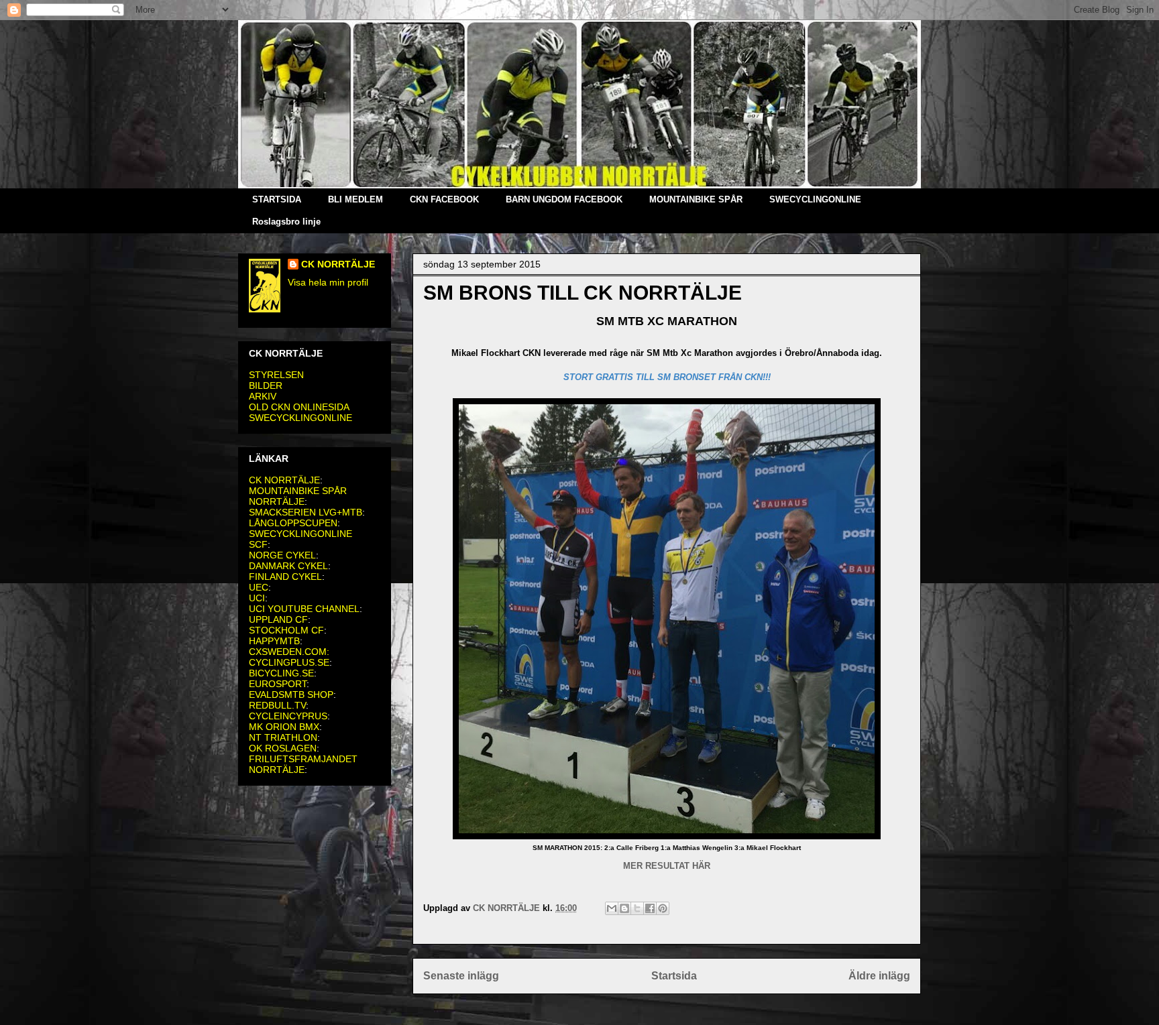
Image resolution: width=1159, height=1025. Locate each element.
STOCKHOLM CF (286, 630)
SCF (258, 544)
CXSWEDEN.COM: (289, 651)
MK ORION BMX (284, 726)
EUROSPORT (278, 683)
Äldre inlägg (879, 975)
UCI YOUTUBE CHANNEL (304, 608)
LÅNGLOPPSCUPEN (293, 523)
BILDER (265, 385)
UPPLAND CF (278, 619)
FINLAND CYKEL (285, 576)
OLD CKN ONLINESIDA (299, 407)
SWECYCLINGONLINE (815, 199)
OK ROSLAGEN (283, 748)
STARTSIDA (276, 199)
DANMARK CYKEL (288, 565)
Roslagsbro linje (286, 222)
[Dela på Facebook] (650, 908)
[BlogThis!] (624, 908)
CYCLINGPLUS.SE (289, 662)
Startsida (674, 975)
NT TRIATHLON (283, 737)
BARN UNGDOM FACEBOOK (564, 199)
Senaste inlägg (461, 975)
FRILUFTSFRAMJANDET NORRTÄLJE (303, 764)
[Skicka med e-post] (611, 908)
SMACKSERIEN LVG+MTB (305, 512)
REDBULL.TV (277, 705)
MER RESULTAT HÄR (666, 866)
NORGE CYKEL (282, 555)
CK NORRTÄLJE (338, 264)
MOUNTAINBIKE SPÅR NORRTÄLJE (298, 496)
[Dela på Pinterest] (662, 908)
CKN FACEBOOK (444, 199)
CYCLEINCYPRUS (288, 716)
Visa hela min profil (328, 282)
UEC (258, 587)
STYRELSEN (276, 374)
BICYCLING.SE (281, 673)
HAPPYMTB (274, 641)
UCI (257, 598)
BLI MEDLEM (355, 199)
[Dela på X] (637, 908)
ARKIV (262, 396)
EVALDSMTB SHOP (291, 694)
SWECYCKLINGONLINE (300, 417)
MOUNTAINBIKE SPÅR (695, 199)
